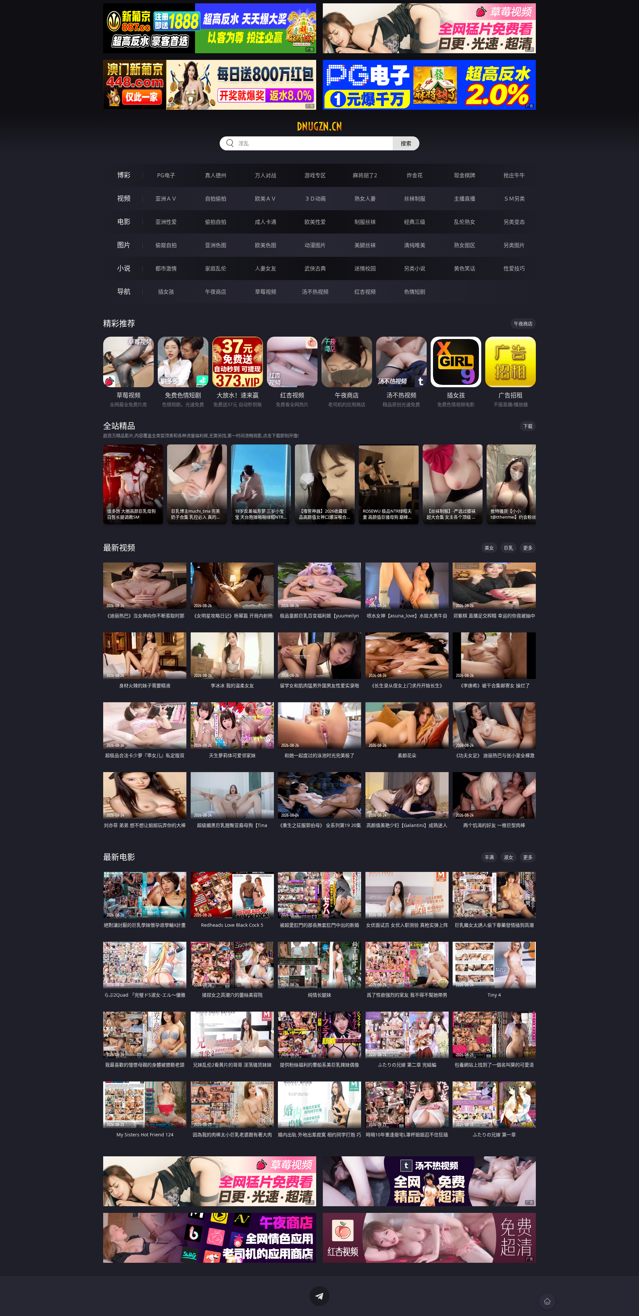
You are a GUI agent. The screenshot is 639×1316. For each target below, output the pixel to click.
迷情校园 (365, 268)
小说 (123, 268)
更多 (527, 548)
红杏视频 (365, 291)
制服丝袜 (365, 222)
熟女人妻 (365, 198)
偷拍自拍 (215, 222)
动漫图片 (315, 245)
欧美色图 (265, 245)
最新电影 (119, 856)
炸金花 (415, 175)
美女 (489, 548)
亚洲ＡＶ (166, 198)
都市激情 (166, 268)
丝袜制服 (414, 198)
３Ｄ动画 (315, 198)
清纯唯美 (414, 245)
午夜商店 (215, 291)
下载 (527, 426)
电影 (123, 221)
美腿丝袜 (365, 245)
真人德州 (215, 175)
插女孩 (166, 291)
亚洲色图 (215, 245)
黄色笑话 (464, 268)
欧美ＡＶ (265, 198)
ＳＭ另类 (514, 198)
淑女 (508, 857)
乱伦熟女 (464, 222)
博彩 (123, 175)
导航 (123, 291)
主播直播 (464, 198)
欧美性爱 (315, 222)
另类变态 (514, 222)
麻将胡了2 (365, 175)
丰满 (489, 857)
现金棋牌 (464, 175)
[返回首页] (547, 1301)
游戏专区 (315, 175)
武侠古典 (315, 268)
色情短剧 (414, 291)
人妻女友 (265, 268)
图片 (123, 245)
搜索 (406, 143)
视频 (123, 198)
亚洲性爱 (166, 222)
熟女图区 (464, 245)
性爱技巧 (514, 268)
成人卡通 (265, 222)
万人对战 (265, 175)
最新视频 (119, 547)
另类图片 (514, 245)
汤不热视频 (315, 291)
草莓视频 (265, 291)
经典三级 (414, 222)
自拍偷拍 (215, 198)
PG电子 (166, 175)
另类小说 (414, 268)
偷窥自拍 (166, 245)
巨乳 (508, 548)
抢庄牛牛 (514, 175)
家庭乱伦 (215, 268)
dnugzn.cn (319, 126)
